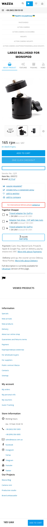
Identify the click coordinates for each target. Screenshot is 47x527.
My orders (6, 389)
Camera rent (7, 485)
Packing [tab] (33, 68)
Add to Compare (13, 197)
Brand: (5, 179)
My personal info (8, 394)
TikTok (8, 455)
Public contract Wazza (11, 365)
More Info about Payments (30, 251)
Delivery (5, 329)
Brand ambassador (9, 495)
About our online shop (11, 334)
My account (8, 384)
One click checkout (23, 160)
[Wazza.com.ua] (7, 5)
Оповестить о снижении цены (20, 189)
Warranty (23, 239)
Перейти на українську (23, 16)
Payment (5, 344)
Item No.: (6, 176)
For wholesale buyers (10, 355)
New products (7, 324)
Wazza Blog (6, 480)
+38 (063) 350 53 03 (14, 10)
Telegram (9, 460)
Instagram (10, 450)
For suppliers (7, 360)
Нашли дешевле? (14, 186)
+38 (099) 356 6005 (13, 434)
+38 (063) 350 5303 (13, 429)
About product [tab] (9, 68)
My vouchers (7, 400)
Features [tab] (23, 68)
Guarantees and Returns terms (14, 339)
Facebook (9, 445)
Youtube (9, 465)
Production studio (9, 490)
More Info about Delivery (26, 260)
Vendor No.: (7, 173)
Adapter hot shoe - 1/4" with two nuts (26, 220)
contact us (36, 205)
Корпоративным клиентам (13, 350)
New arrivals (7, 319)
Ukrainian (6, 268)
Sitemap (5, 375)
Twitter (8, 470)
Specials (5, 313)
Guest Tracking (8, 405)
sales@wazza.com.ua (14, 439)
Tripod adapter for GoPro (21, 213)
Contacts (5, 370)
